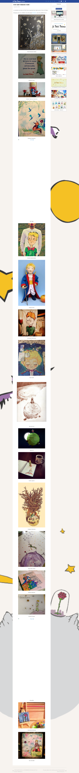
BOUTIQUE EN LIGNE (59, 19)
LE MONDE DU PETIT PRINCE (59, 87)
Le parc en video (58, 98)
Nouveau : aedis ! (58, 110)
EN (48, 1)
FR (46, 1)
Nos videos (59, 76)
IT (52, 1)
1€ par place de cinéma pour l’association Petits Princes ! (54, 770)
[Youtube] (61, 1)
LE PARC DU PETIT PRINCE (59, 64)
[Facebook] (63, 1)
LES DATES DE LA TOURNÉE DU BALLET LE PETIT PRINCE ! (25, 770)
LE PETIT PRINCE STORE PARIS (58, 42)
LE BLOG (23, 1)
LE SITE (59, 30)
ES (54, 1)
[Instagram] (59, 1)
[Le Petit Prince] (17, 1)
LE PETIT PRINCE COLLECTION (59, 53)
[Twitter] (65, 1)
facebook (34, 12)
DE (50, 1)
